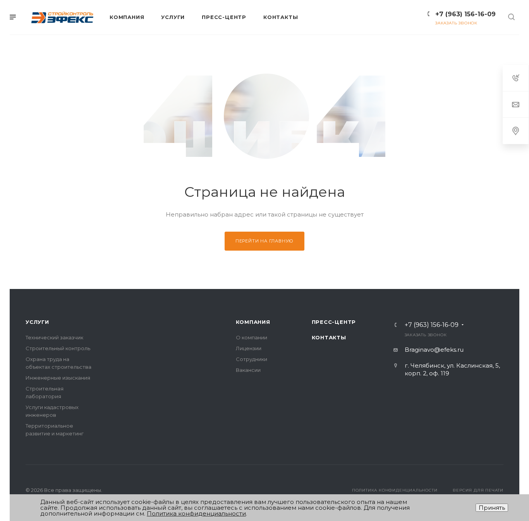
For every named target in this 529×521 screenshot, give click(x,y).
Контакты (329, 337)
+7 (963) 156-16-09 (465, 14)
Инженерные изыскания (58, 378)
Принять (492, 507)
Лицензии (248, 348)
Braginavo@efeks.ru (434, 349)
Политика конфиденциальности (395, 490)
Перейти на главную (264, 241)
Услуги (37, 322)
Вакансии (248, 370)
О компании (251, 337)
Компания (253, 322)
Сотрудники (251, 359)
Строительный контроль (58, 348)
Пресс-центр (334, 322)
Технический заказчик (54, 337)
